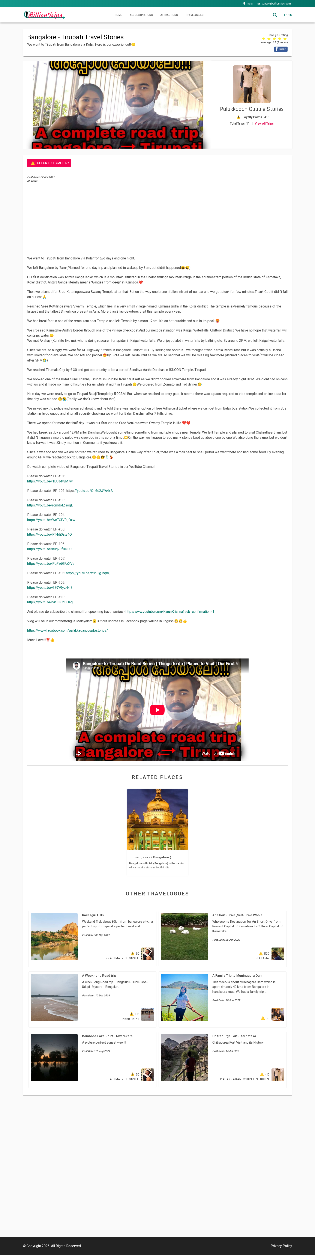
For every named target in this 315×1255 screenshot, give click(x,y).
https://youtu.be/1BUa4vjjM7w (50, 481)
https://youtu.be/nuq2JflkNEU (49, 549)
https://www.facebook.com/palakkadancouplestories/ (67, 630)
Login (288, 15)
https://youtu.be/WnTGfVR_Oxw (51, 520)
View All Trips (264, 123)
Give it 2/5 (269, 38)
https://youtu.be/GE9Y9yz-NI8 (49, 588)
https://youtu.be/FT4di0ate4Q (49, 534)
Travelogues (194, 15)
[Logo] (44, 15)
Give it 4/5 (280, 38)
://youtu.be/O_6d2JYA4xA (93, 491)
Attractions (169, 15)
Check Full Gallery (53, 163)
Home (118, 15)
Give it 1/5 (264, 38)
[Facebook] (281, 49)
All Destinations (141, 15)
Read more (157, 832)
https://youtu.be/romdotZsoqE (50, 505)
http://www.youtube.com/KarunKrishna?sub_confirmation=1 (170, 612)
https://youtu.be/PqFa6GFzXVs (50, 564)
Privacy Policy (281, 1246)
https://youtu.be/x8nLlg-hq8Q (88, 573)
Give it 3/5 (274, 38)
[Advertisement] (157, 219)
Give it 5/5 (285, 38)
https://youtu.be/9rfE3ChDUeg (50, 602)
